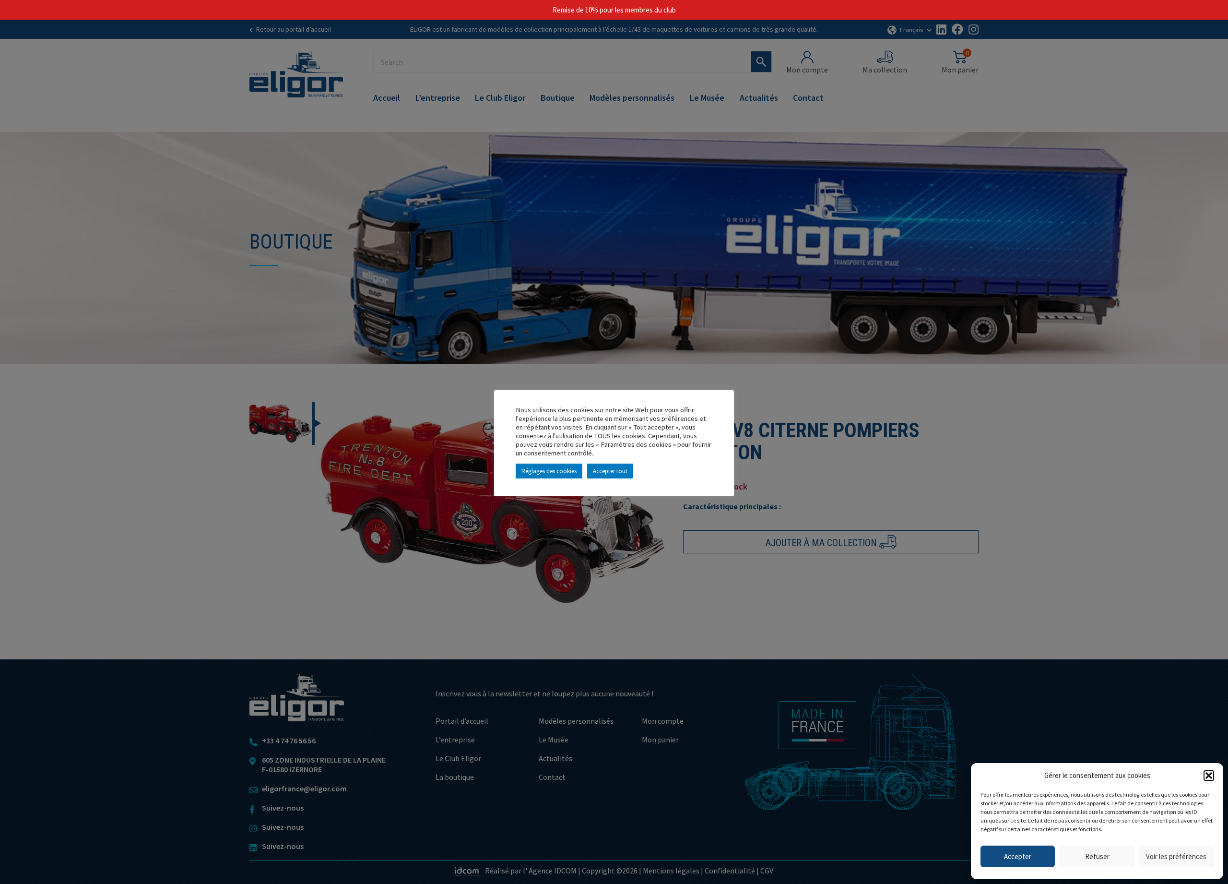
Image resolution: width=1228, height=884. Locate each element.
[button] (1209, 775)
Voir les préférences (1176, 856)
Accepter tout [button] (610, 471)
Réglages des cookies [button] (549, 471)
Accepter (1017, 856)
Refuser (1097, 856)
